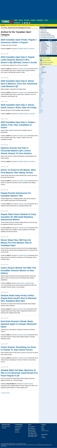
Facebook (43, 437)
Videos (3, 285)
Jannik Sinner (43, 42)
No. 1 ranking (41, 99)
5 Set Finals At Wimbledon (46, 34)
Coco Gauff (54, 46)
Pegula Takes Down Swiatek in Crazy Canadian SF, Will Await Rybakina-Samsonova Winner (18, 217)
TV (39, 107)
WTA (40, 113)
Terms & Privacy (44, 430)
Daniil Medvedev (44, 48)
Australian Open (41, 73)
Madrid (40, 95)
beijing (40, 75)
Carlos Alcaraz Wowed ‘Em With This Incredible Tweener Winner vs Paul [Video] (18, 270)
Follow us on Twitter (46, 58)
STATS (46, 20)
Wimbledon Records (45, 32)
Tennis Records (44, 31)
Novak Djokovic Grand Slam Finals (47, 35)
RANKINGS (40, 20)
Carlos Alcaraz (46, 25)
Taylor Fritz (43, 51)
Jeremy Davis (41, 69)
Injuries (40, 94)
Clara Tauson (24, 25)
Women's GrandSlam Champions (32, 431)
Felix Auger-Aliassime (45, 46)
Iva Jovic (19, 25)
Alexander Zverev (44, 45)
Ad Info (42, 429)
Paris (40, 102)
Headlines (4, 427)
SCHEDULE (17, 22)
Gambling (40, 90)
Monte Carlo (41, 98)
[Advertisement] (28, 9)
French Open (41, 89)
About (42, 426)
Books (40, 77)
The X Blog (4, 27)
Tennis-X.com (14, 443)
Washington (41, 110)
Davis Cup (41, 83)
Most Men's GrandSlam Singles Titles (32, 433)
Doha (40, 85)
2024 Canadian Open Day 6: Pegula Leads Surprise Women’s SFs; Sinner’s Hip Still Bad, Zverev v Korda (19, 60)
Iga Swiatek (54, 51)
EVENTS (33, 20)
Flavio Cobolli (43, 52)
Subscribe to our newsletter (47, 62)
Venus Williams (39, 25)
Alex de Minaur (44, 49)
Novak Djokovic (32, 25)
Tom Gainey (41, 70)
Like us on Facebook (46, 60)
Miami (40, 97)
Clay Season (41, 81)
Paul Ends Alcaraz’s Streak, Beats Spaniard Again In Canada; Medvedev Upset (19, 324)
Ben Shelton (43, 53)
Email (42, 427)
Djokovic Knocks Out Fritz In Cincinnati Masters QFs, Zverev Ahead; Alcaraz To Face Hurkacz (16, 150)
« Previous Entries (5, 393)
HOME (15, 20)
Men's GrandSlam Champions (32, 428)
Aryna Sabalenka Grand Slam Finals (48, 37)
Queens (40, 103)
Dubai (40, 86)
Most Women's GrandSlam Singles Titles (33, 436)
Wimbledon (41, 111)
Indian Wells (41, 93)
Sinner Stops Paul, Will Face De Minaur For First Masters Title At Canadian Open (16, 243)
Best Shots (21, 283)
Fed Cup (40, 87)
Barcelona (40, 74)
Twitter (42, 436)
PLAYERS (26, 20)
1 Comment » (31, 48)
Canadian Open (22, 48)
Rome (40, 105)
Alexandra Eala (13, 25)
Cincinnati (40, 79)
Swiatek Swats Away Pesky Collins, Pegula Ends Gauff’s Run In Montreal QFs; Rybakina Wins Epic (18, 298)
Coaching (40, 82)
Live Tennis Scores (6, 426)
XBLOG (21, 20)
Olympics (40, 101)
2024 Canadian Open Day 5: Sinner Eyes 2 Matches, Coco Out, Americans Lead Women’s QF (19, 83)
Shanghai (40, 106)
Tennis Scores (43, 29)
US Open (40, 109)
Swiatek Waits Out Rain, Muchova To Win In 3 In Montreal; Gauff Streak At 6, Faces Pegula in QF (19, 373)
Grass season (41, 91)
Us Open (7, 25)
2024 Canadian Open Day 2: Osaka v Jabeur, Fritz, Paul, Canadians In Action (18, 125)
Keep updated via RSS (46, 64)
